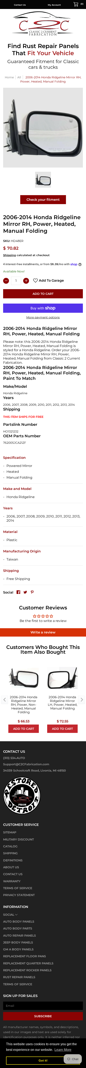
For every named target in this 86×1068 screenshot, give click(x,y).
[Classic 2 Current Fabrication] (43, 23)
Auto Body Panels (18, 921)
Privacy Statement (19, 895)
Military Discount (18, 839)
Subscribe (43, 1016)
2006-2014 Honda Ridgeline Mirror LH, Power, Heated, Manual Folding (62, 702)
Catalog (10, 846)
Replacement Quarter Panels (28, 963)
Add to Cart (43, 294)
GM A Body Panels (18, 949)
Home (9, 77)
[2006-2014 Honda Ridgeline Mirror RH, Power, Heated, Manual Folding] (43, 180)
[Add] (26, 281)
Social (8, 915)
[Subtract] (6, 281)
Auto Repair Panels (19, 935)
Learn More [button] (62, 1049)
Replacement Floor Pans (24, 956)
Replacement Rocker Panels (27, 970)
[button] (78, 3)
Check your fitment (43, 200)
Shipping (9, 255)
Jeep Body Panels (18, 942)
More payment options (43, 317)
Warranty (11, 881)
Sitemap (9, 832)
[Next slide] (81, 700)
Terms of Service (17, 888)
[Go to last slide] (4, 700)
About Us (11, 867)
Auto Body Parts (17, 928)
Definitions (13, 860)
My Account (54, 5)
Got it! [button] (43, 1060)
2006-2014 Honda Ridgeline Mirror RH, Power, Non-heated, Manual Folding (23, 704)
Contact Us (20, 5)
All (19, 77)
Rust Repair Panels (19, 977)
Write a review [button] (43, 632)
